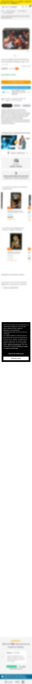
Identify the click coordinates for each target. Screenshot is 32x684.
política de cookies (22, 346)
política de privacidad (12, 348)
